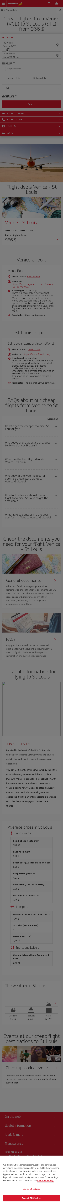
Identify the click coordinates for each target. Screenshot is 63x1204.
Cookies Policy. (45, 1180)
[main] (31, 1180)
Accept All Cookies (31, 1198)
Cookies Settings (31, 1189)
